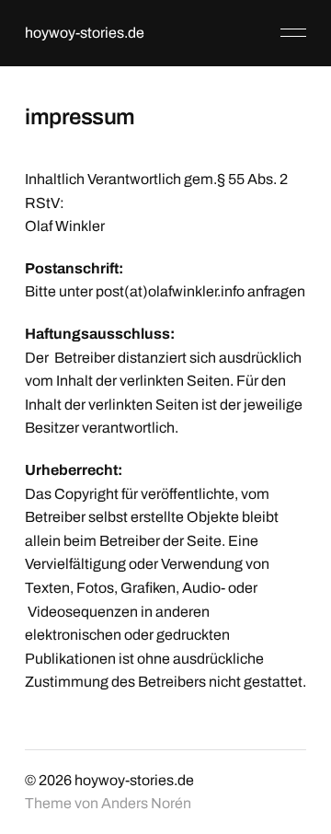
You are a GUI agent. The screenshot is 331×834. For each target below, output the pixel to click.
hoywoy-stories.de (84, 33)
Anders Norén (146, 803)
